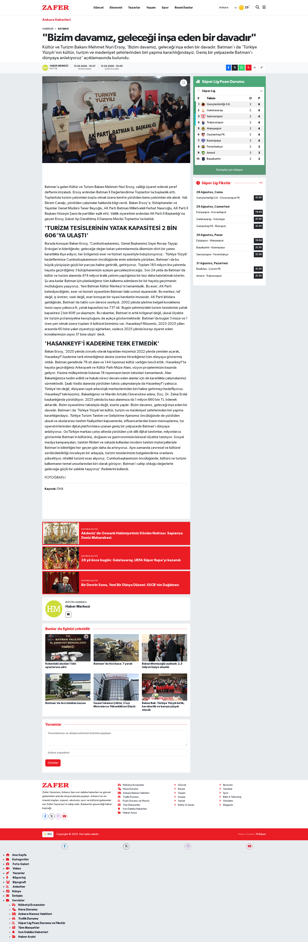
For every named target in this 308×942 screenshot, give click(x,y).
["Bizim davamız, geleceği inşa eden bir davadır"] (116, 119)
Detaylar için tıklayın (229, 169)
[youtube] (249, 846)
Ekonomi (116, 7)
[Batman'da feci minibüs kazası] (68, 686)
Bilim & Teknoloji (232, 797)
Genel (181, 800)
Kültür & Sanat (186, 805)
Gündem (228, 800)
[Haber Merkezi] (53, 608)
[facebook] (64, 846)
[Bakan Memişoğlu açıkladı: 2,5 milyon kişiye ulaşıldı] (164, 647)
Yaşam (151, 7)
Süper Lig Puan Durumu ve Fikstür (41, 923)
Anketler (18, 886)
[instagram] (188, 846)
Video (16, 868)
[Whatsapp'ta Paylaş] (241, 68)
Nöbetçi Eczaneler (133, 785)
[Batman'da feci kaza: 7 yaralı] (116, 647)
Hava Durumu (130, 789)
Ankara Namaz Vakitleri (136, 793)
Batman (63, 29)
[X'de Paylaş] (235, 68)
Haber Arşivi (130, 812)
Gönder (53, 762)
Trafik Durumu (131, 797)
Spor (165, 7)
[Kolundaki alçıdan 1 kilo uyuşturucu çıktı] (68, 647)
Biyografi (19, 882)
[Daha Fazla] (248, 68)
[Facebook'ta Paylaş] (228, 68)
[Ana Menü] (262, 7)
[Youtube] (64, 816)
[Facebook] (45, 816)
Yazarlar (134, 7)
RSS (49, 834)
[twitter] (126, 846)
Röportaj (18, 877)
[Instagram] (58, 816)
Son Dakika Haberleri (135, 808)
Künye (181, 789)
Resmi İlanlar (184, 7)
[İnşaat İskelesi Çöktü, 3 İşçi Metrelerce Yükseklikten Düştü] (116, 686)
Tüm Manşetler (131, 805)
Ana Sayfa (19, 854)
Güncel (98, 7)
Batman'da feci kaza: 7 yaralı (113, 663)
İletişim (17, 895)
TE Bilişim (260, 834)
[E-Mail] (68, 615)
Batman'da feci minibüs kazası (65, 703)
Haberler (47, 29)
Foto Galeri (20, 864)
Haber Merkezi (77, 606)
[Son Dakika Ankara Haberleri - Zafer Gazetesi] (55, 7)
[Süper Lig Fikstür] (261, 183)
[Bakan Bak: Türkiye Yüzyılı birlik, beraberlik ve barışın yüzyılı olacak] (164, 686)
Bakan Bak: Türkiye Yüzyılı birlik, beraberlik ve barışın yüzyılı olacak (163, 706)
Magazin (228, 805)
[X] (52, 816)
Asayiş (181, 797)
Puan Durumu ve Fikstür (136, 800)
